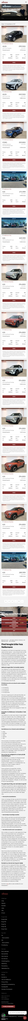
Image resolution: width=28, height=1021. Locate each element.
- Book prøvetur (5, 937)
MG (2, 940)
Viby (14, 630)
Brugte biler (4, 919)
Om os (3, 974)
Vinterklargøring (5, 961)
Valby (14, 627)
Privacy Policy (4, 982)
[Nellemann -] (4, 2)
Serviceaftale (4, 953)
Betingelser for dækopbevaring (9, 1016)
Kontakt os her (5, 1001)
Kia (2, 935)
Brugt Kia (3, 924)
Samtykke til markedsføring (8, 984)
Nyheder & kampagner (6, 989)
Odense (14, 621)
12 (18, 601)
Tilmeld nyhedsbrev (8, 1006)
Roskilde (14, 624)
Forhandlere (10, 1003)
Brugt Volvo (4, 929)
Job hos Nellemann (6, 979)
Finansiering (4, 966)
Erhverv (3, 913)
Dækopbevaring (5, 968)
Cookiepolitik (4, 986)
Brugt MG (3, 921)
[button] (3, 1016)
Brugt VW (3, 926)
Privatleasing (4, 945)
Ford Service (4, 958)
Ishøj (14, 618)
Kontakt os (4, 977)
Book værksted (5, 951)
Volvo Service (4, 956)
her (8, 883)
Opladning (4, 963)
